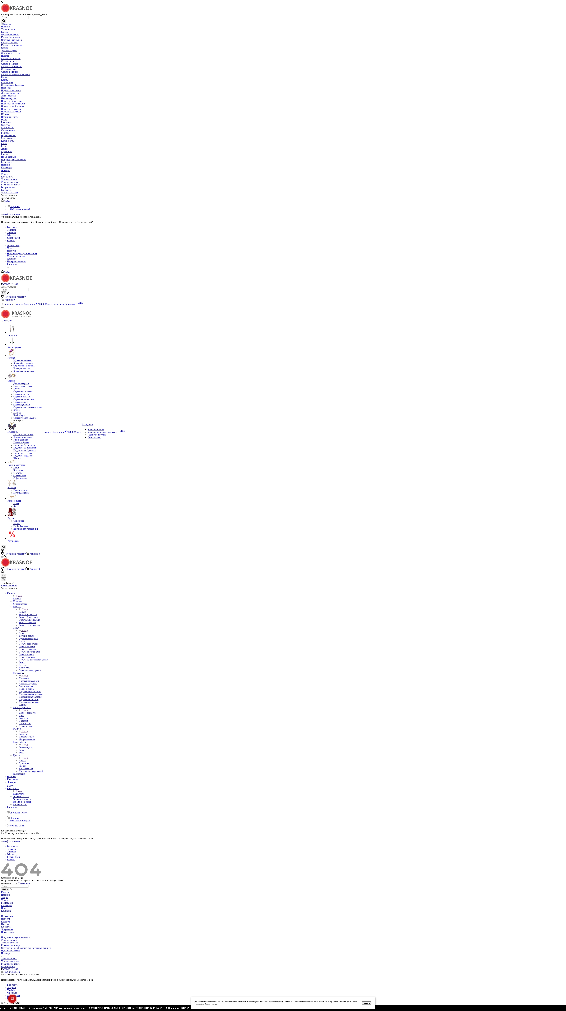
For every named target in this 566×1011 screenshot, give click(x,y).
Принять (366, 1003)
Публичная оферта (10, 950)
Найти (5, 889)
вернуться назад (9, 883)
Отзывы (5, 924)
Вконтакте (12, 227)
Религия (23, 734)
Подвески (24, 678)
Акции (4, 897)
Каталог (17, 598)
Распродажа (7, 903)
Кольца (22, 612)
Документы (7, 929)
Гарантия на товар (10, 945)
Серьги (22, 633)
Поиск (4, 908)
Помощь (5, 953)
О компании (7, 916)
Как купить (18, 794)
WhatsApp (12, 235)
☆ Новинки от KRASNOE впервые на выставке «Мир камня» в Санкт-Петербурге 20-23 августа (172, 1008)
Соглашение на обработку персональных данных (26, 948)
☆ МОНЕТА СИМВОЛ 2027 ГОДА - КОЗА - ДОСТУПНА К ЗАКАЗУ (80, 1008)
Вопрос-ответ (8, 966)
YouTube (11, 232)
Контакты (6, 926)
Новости (5, 918)
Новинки (5, 895)
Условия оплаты (9, 940)
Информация (7, 932)
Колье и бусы (25, 747)
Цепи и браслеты (27, 713)
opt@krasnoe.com (11, 214)
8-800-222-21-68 (10, 192)
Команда (5, 921)
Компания (6, 911)
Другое (22, 760)
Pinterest (11, 240)
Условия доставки (10, 942)
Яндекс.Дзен (13, 237)
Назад (19, 596)
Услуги (4, 900)
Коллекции (6, 905)
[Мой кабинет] (2, 551)
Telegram (11, 230)
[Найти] (3, 21)
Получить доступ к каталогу (15, 937)
